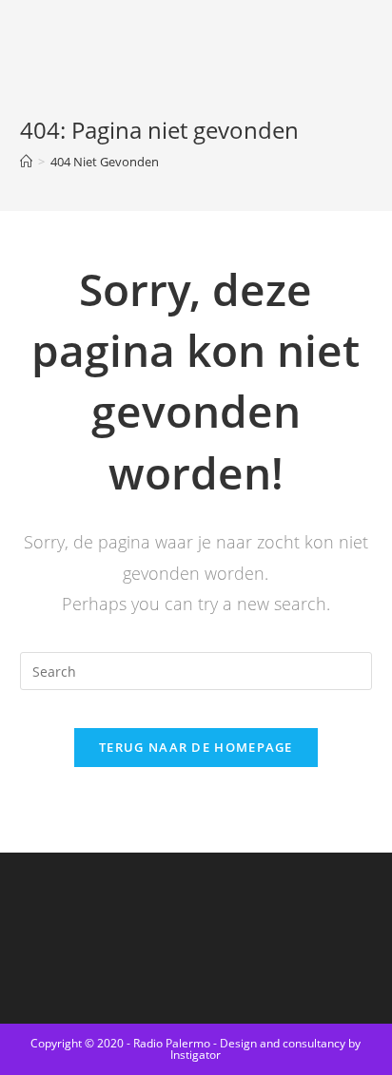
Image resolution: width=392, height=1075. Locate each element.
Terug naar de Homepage (196, 747)
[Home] (26, 161)
